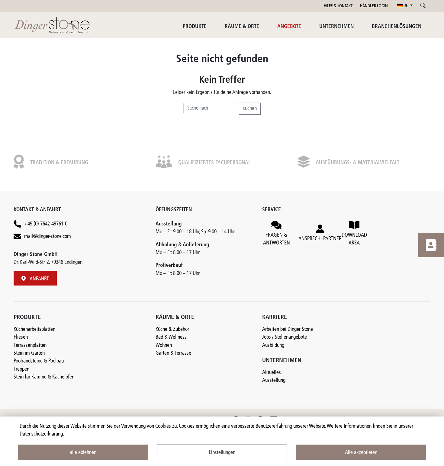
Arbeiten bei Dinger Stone (287, 329)
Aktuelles (271, 372)
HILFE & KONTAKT (338, 6)
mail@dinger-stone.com (47, 236)
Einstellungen (222, 452)
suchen (250, 108)
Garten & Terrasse (173, 353)
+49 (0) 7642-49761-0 (45, 224)
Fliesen (21, 337)
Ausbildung (273, 345)
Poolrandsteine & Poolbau (39, 361)
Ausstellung (273, 380)
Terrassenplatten (30, 345)
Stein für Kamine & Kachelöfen (44, 377)
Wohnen (164, 345)
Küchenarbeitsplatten (34, 329)
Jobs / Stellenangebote (284, 337)
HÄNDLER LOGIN (374, 6)
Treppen (21, 369)
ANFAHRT (39, 279)
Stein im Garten (29, 353)
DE (406, 6)
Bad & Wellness (171, 337)
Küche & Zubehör (172, 329)
